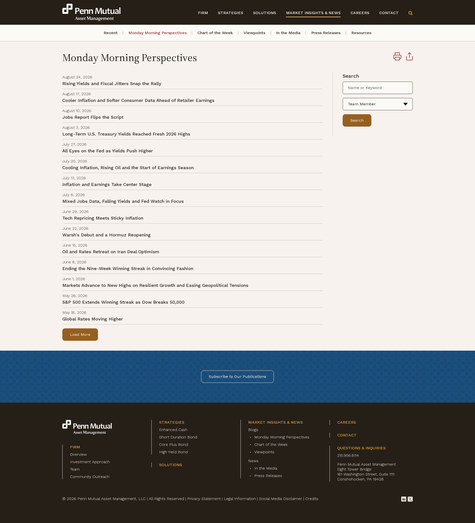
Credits (311, 498)
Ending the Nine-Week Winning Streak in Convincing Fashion (127, 268)
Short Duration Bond (178, 437)
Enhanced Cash (173, 429)
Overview (78, 454)
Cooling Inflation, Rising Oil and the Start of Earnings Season (128, 167)
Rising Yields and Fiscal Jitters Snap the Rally (111, 83)
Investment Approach (90, 461)
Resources (361, 32)
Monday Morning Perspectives (157, 32)
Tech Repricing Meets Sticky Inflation (102, 218)
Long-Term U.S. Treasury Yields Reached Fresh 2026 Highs (126, 133)
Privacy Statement (204, 498)
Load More (80, 334)
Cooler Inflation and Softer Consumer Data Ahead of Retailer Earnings (138, 100)
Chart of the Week (215, 32)
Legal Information (240, 498)
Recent (111, 32)
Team (75, 469)
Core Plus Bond (173, 444)
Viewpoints (254, 32)
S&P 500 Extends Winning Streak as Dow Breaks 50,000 (123, 302)
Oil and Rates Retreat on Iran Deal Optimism (110, 251)
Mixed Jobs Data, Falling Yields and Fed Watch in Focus (123, 201)
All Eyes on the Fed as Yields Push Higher (107, 150)
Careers (360, 12)
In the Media (288, 32)
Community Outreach (89, 476)
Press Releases (325, 32)
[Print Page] (397, 57)
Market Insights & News (313, 12)
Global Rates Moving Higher (92, 318)
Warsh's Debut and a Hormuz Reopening (106, 234)
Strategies (230, 12)
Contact (389, 12)
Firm (203, 12)
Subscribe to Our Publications (237, 376)
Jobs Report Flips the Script (92, 117)
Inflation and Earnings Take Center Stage (107, 184)
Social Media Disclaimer (280, 498)
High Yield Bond (173, 452)
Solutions (264, 12)
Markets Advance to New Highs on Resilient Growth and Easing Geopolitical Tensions (155, 285)
